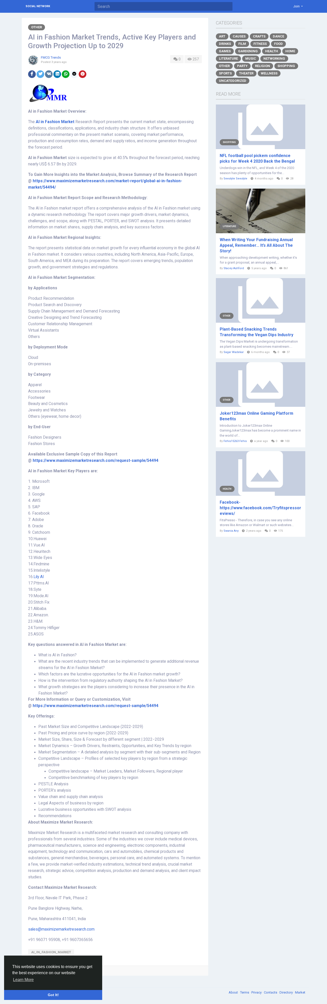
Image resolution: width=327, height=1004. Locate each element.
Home (290, 51)
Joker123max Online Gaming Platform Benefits (256, 416)
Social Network (38, 6)
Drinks (225, 44)
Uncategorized (232, 81)
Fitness (260, 44)
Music (250, 58)
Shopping (286, 66)
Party (242, 66)
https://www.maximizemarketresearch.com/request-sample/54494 (95, 460)
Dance (278, 36)
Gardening (248, 51)
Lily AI (38, 577)
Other (36, 27)
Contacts (271, 992)
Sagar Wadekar (234, 352)
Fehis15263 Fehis (235, 441)
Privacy (256, 992)
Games (225, 51)
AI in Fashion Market (55, 122)
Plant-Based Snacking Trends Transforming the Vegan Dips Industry (256, 332)
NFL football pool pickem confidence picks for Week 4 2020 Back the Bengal (257, 158)
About (234, 992)
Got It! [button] (53, 995)
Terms (245, 992)
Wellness (269, 73)
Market (300, 992)
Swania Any (231, 530)
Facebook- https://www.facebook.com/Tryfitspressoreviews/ (260, 508)
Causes (239, 36)
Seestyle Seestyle (235, 178)
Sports (225, 73)
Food (278, 44)
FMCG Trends (51, 57)
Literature (228, 58)
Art (222, 36)
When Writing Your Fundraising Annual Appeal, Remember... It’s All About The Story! (256, 245)
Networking (274, 58)
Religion (262, 66)
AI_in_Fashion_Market (51, 952)
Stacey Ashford (234, 268)
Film (242, 44)
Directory (286, 992)
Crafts (259, 36)
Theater (246, 73)
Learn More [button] (23, 979)
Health (271, 51)
